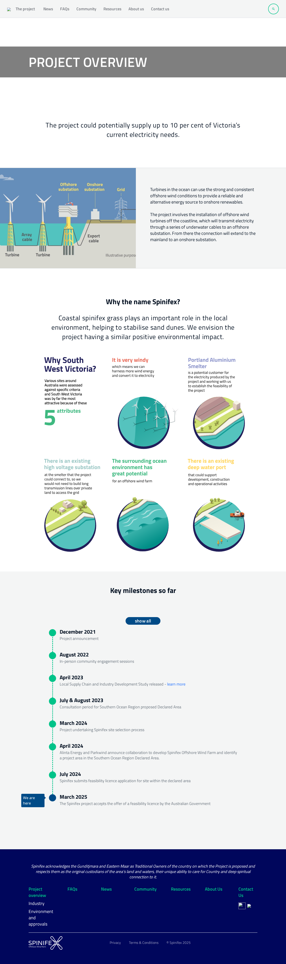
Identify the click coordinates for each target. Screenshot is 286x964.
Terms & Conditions (143, 943)
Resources (112, 9)
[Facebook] (242, 906)
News (48, 9)
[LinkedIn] (249, 906)
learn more (176, 684)
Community (86, 9)
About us (136, 9)
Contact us (160, 9)
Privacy (115, 943)
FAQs (64, 9)
